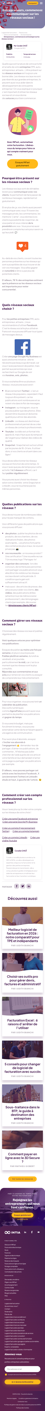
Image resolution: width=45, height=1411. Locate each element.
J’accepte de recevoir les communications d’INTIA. (22, 1374)
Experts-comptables (12, 1347)
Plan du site (8, 1314)
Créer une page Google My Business (19, 821)
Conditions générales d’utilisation (28, 1398)
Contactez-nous (22, 1401)
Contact (7, 1309)
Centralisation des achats (13, 1271)
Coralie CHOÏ (22, 46)
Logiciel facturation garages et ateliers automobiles (22, 1341)
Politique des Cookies (22, 1407)
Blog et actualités (10, 1293)
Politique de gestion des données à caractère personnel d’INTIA (22, 1404)
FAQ (6, 1295)
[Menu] (41, 3)
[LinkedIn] (25, 1232)
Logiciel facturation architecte (15, 1319)
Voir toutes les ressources (22, 1179)
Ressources (23, 32)
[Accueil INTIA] (12, 1232)
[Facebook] (32, 1232)
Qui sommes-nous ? (11, 1306)
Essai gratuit (33, 3)
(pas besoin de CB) (22, 1219)
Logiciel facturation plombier (14, 1328)
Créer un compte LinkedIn (14, 837)
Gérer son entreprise (11, 35)
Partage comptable (11, 1266)
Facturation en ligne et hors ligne (15, 1263)
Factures (8, 1252)
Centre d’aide (9, 1287)
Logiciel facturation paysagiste (15, 1344)
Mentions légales (12, 1398)
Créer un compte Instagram (26, 831)
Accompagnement (11, 1285)
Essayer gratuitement (22, 1215)
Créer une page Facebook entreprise (20, 818)
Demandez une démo (12, 1279)
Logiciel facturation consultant (15, 1336)
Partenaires (8, 1311)
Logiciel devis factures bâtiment (15, 1317)
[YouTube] (38, 1232)
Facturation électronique (13, 1247)
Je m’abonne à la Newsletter (22, 1382)
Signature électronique (12, 1255)
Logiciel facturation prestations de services (19, 1333)
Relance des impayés (12, 1261)
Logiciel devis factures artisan (14, 1322)
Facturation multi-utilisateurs (14, 1269)
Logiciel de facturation (9, 32)
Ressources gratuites (12, 1290)
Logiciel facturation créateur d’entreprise (18, 1349)
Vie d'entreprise (26, 35)
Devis (6, 1250)
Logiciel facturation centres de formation (18, 1338)
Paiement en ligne (11, 1258)
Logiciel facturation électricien (15, 1330)
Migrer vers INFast (11, 1282)
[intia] (7, 3)
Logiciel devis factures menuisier (15, 1325)
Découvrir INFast (10, 1244)
